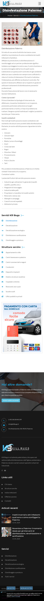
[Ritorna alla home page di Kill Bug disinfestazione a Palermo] (20, 447)
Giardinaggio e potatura (14, 240)
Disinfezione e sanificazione (15, 235)
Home (10, 15)
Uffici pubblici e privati (13, 296)
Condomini (9, 267)
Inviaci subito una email (11, 400)
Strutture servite (11, 488)
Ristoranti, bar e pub (13, 287)
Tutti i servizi (9, 576)
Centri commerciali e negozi (15, 262)
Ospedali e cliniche (12, 282)
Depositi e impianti (12, 272)
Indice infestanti (11, 493)
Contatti (8, 501)
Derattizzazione (11, 225)
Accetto (11, 588)
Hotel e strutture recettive (15, 277)
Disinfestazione (11, 221)
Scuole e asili (10, 291)
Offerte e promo (11, 497)
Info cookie (16, 596)
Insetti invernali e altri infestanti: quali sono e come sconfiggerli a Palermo (26, 517)
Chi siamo (8, 484)
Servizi (16, 15)
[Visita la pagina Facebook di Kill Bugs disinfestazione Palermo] (2, 470)
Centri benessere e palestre (15, 257)
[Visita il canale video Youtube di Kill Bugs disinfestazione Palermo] (5, 470)
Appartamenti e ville (13, 252)
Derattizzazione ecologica (15, 230)
